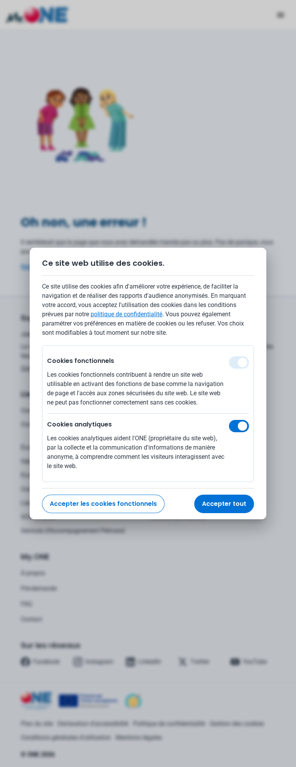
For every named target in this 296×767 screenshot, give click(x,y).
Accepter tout (224, 503)
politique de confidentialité (126, 314)
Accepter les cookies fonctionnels (103, 503)
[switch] (239, 426)
